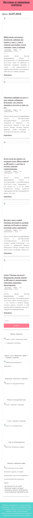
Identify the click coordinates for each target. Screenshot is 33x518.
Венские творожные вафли (16, 463)
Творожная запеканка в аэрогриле (16, 379)
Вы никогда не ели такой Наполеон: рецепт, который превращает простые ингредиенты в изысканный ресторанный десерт (16, 489)
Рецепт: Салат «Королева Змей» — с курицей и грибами (16, 356)
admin (15, 49)
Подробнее (8, 75)
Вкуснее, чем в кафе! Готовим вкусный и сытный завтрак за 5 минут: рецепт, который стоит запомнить (16, 224)
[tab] (2, 9)
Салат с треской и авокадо (16, 421)
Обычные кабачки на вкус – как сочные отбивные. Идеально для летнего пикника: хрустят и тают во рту (16, 102)
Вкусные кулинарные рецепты (16, 3)
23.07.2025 (8, 49)
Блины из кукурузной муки (16, 400)
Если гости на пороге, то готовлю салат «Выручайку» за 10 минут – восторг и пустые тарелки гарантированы (16, 163)
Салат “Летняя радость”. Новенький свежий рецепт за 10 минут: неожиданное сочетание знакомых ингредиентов (15, 280)
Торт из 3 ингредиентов (17, 442)
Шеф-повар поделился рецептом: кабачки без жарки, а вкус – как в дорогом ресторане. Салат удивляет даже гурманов (15, 42)
